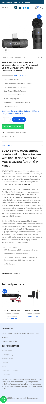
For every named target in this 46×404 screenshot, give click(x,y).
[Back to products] (38, 57)
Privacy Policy (7, 351)
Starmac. (27, 184)
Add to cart (19, 119)
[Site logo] (22, 7)
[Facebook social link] (8, 136)
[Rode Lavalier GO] (33, 298)
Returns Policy (7, 359)
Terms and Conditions (10, 371)
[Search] (41, 7)
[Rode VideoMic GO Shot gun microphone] (12, 298)
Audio (10, 58)
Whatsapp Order (14, 126)
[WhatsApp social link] (13, 136)
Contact (5, 363)
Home (4, 58)
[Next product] (41, 57)
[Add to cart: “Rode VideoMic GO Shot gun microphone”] (19, 291)
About (4, 367)
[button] (13, 126)
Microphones (20, 58)
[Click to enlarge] (5, 49)
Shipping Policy (7, 355)
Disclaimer (6, 375)
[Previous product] (36, 57)
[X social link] (10, 136)
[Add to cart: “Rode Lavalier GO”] (40, 291)
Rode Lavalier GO (32, 310)
